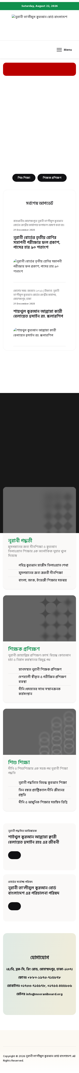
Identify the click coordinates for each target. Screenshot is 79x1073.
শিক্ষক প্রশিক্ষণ (52, 177)
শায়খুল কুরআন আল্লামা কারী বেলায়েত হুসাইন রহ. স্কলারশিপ (38, 314)
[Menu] (64, 50)
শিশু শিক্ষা (24, 177)
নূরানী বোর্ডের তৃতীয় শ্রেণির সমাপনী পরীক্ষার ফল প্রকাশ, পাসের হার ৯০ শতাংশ (36, 242)
